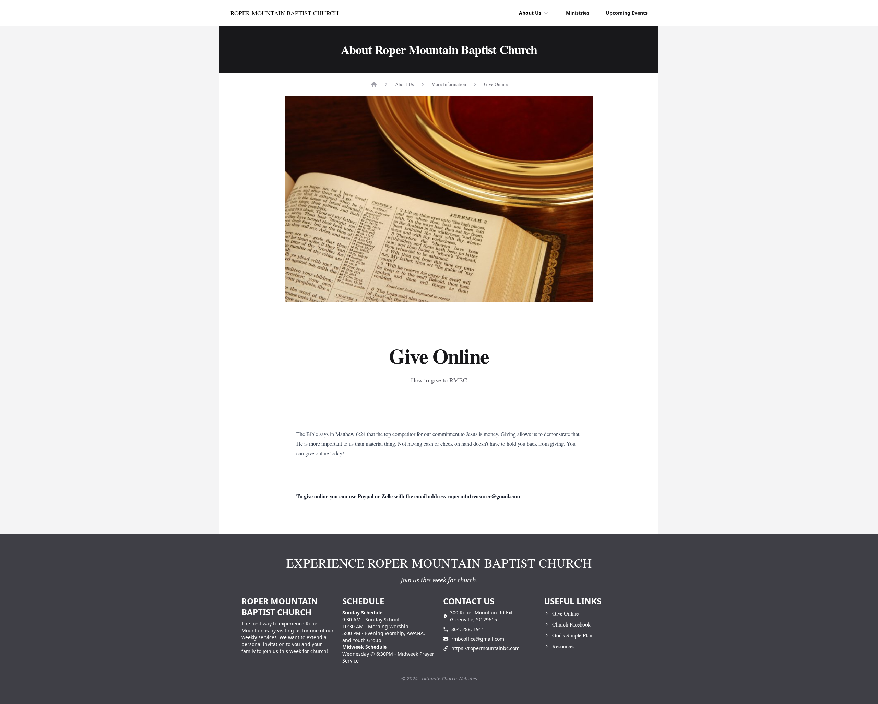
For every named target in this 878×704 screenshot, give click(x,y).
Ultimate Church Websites (449, 678)
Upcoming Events (627, 13)
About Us (530, 13)
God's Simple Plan (572, 635)
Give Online (496, 84)
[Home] (373, 84)
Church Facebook (571, 624)
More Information (448, 84)
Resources (563, 646)
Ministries (577, 13)
